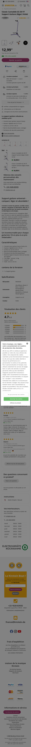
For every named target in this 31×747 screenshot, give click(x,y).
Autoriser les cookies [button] (16, 399)
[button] (15, 403)
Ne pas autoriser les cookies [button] (16, 394)
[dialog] (15, 373)
